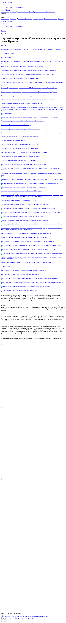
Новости (26, 12)
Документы (12, 12)
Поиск (47, 12)
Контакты (52, 12)
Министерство (5, 12)
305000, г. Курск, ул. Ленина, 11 (12, 618)
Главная (3, 27)
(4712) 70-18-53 (28, 618)
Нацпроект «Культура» (36, 19)
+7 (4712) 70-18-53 (8, 2)
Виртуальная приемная (50, 19)
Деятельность (20, 12)
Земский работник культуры (37, 12)
